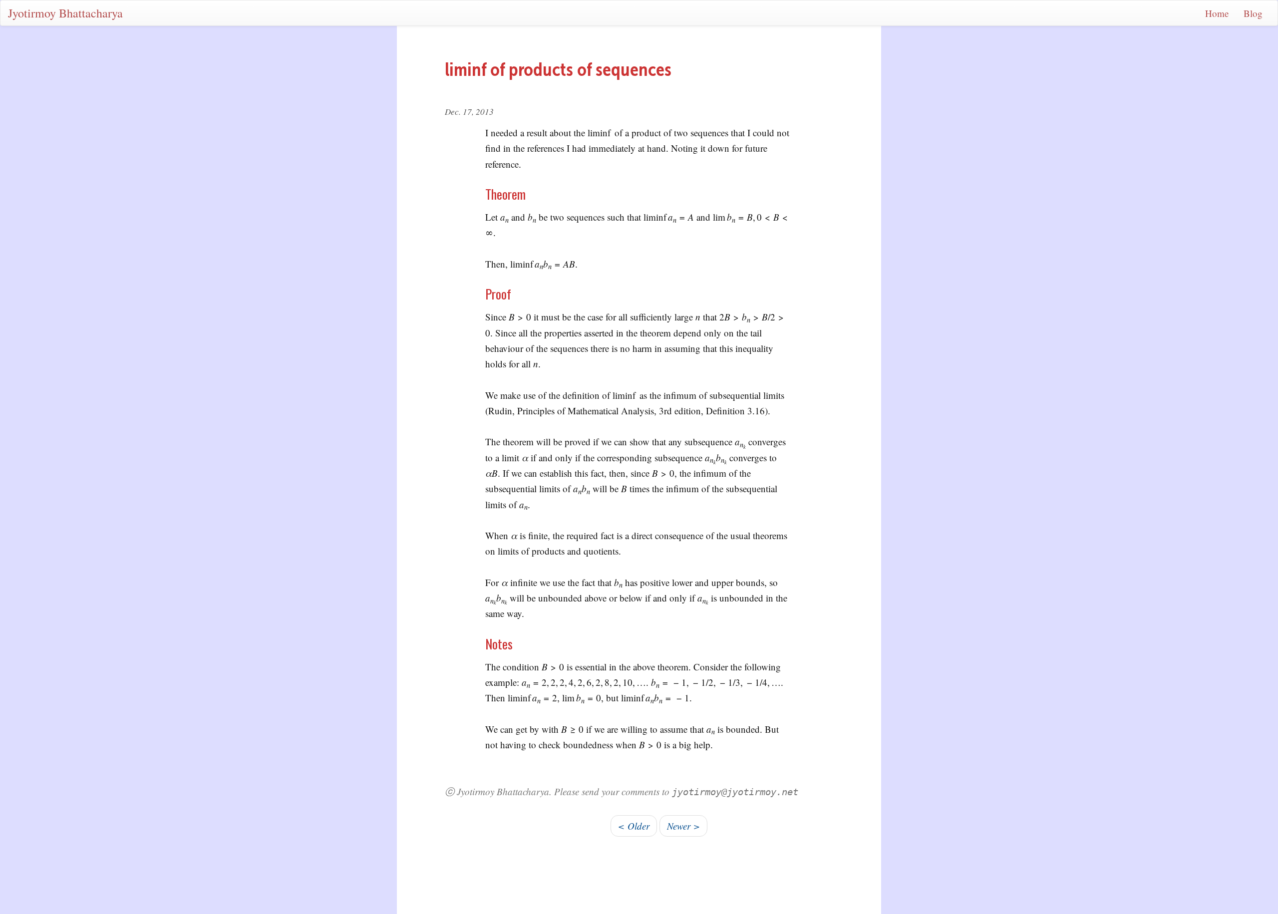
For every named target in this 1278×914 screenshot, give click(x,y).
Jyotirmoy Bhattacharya (65, 13)
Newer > (683, 826)
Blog (1253, 13)
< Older (633, 826)
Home (1217, 13)
